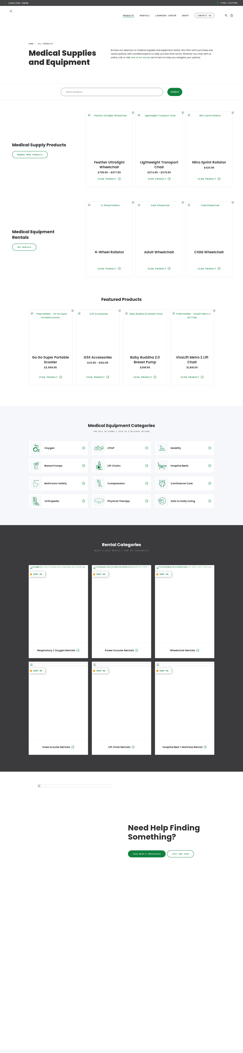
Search (175, 92)
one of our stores (140, 57)
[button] (30, 154)
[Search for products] (226, 15)
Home (31, 44)
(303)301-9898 (18, 3)
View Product (107, 178)
